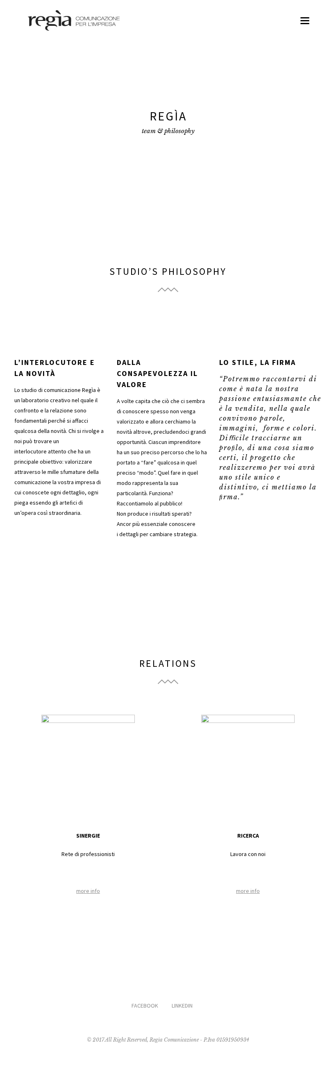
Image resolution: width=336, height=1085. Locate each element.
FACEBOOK (145, 1005)
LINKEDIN (182, 1005)
